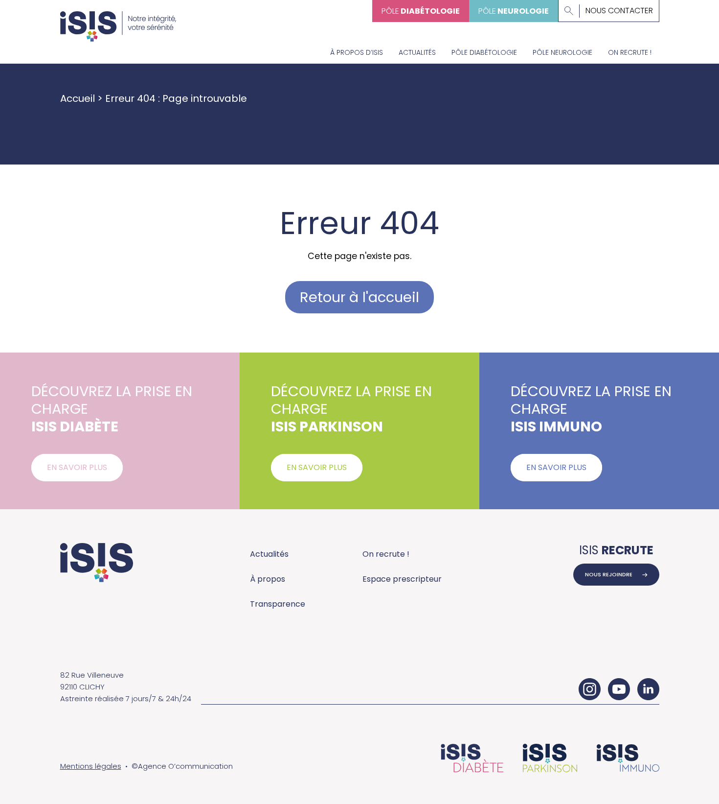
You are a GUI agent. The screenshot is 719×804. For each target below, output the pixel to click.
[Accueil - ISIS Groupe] (118, 21)
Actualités (417, 52)
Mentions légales (90, 766)
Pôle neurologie (562, 52)
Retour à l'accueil (359, 297)
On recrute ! (630, 52)
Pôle (421, 11)
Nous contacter (619, 11)
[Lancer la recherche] (568, 10)
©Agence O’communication (182, 766)
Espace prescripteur (402, 579)
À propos (267, 579)
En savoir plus (77, 467)
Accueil (77, 98)
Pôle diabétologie (484, 52)
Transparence (277, 604)
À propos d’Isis (356, 52)
